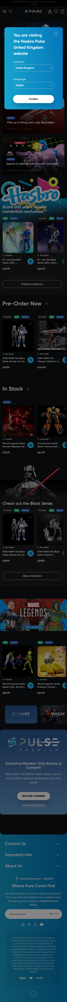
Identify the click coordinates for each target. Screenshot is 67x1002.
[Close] (55, 33)
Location (19, 61)
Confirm (33, 98)
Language (19, 79)
